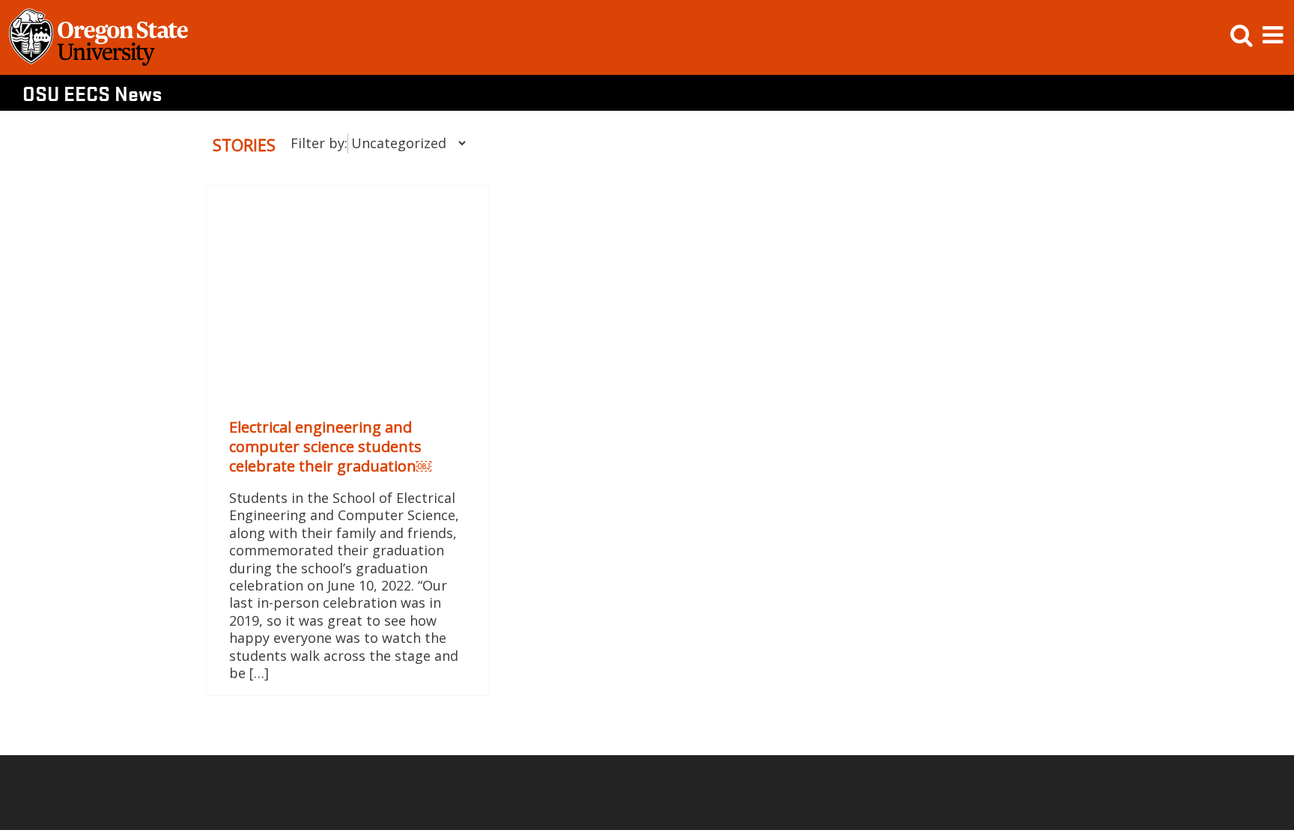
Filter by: (319, 143)
